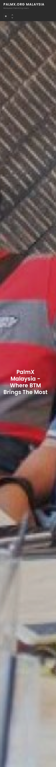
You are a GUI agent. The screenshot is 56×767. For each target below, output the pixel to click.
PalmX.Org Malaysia (23, 4)
